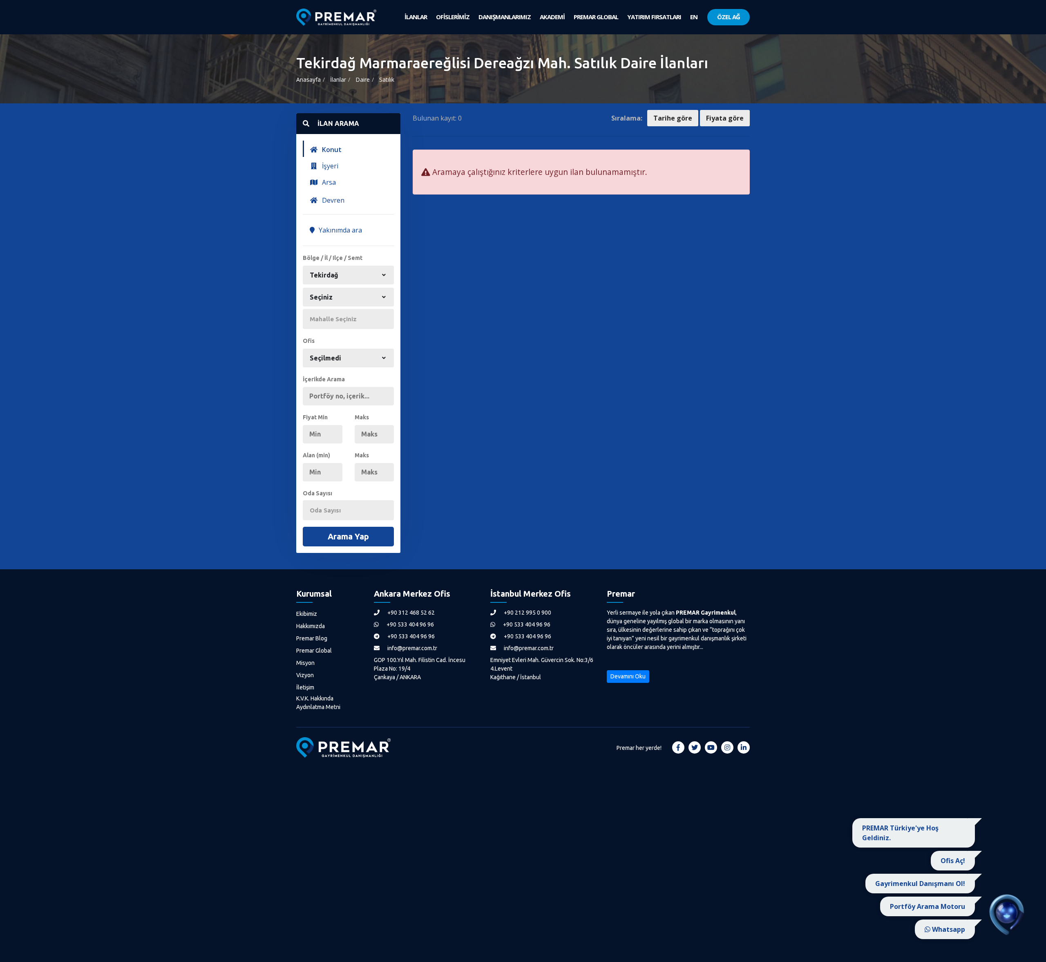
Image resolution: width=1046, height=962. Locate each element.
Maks (362, 417)
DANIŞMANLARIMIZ (504, 17)
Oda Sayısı (317, 493)
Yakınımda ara (339, 230)
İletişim (305, 687)
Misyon (305, 663)
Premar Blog (311, 638)
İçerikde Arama (324, 379)
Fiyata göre (725, 118)
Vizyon (305, 675)
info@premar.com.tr (411, 648)
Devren (332, 200)
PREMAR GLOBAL (596, 17)
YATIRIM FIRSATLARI (654, 17)
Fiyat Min (315, 417)
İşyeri (329, 165)
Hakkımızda (310, 626)
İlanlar (338, 79)
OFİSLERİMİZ (452, 17)
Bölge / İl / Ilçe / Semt (332, 258)
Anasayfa (308, 79)
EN (693, 17)
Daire (362, 79)
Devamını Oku (628, 676)
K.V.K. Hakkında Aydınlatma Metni (318, 702)
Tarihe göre (672, 118)
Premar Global (314, 650)
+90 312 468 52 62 (410, 612)
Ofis (309, 341)
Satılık (386, 79)
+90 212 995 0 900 (527, 612)
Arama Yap (348, 536)
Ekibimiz (306, 614)
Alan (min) (316, 455)
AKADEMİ (552, 17)
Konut (331, 149)
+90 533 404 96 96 (409, 624)
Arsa (328, 182)
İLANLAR (416, 17)
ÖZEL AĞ (728, 17)
